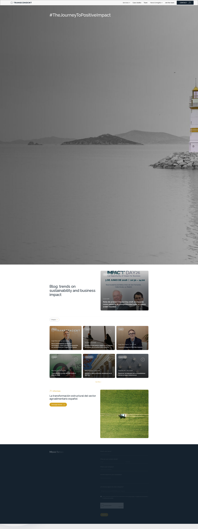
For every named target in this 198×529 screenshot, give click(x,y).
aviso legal (131, 496)
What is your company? (107, 467)
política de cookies (108, 498)
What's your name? (105, 451)
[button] (127, 2)
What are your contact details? (109, 459)
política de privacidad (141, 496)
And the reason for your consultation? (111, 474)
